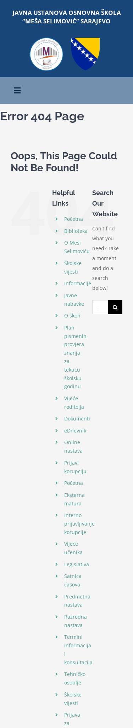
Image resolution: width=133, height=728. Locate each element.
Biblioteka (76, 231)
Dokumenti (77, 418)
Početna (73, 219)
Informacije (77, 283)
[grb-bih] (85, 40)
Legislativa (76, 564)
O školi (72, 315)
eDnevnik (75, 430)
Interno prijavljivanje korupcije (79, 523)
